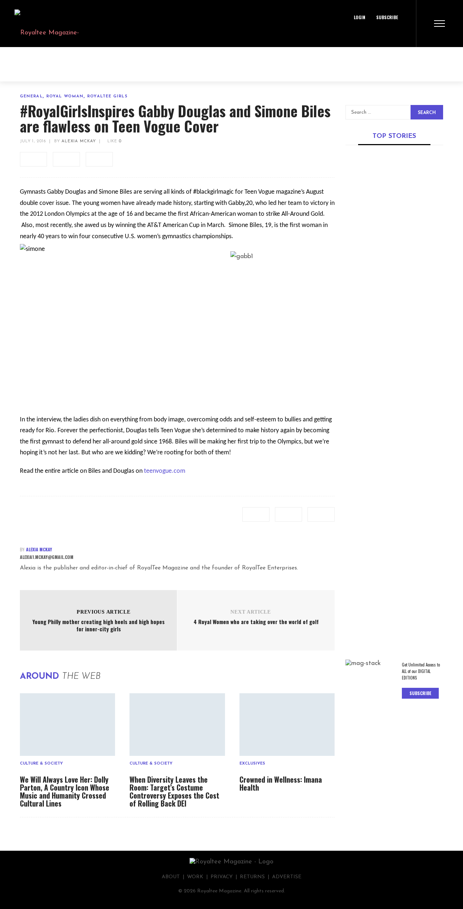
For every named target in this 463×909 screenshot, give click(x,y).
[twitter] (66, 159)
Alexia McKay (78, 141)
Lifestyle (401, 581)
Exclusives (252, 764)
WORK (195, 877)
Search (427, 113)
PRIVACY (222, 877)
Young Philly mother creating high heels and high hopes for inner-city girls (99, 625)
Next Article (250, 612)
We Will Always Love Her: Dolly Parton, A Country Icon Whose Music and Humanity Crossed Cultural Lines (64, 791)
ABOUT (171, 877)
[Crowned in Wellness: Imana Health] (287, 724)
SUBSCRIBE (387, 17)
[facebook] (33, 159)
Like (113, 141)
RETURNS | (256, 877)
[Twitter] (379, 34)
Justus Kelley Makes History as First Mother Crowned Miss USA (392, 242)
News (418, 333)
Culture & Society (41, 764)
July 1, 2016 (33, 141)
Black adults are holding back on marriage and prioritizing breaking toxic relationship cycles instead (390, 603)
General (31, 96)
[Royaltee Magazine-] (39, 23)
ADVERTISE (286, 877)
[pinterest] (99, 159)
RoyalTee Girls (107, 96)
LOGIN (359, 17)
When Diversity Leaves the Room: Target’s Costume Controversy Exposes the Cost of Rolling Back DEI (174, 791)
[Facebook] (362, 34)
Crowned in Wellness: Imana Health (280, 783)
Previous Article (103, 612)
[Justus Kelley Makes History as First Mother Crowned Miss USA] (394, 188)
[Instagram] (395, 34)
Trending (356, 228)
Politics (355, 339)
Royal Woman (65, 96)
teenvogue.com (164, 471)
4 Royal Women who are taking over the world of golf (256, 622)
